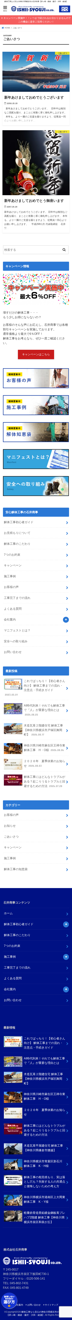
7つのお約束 (12, 554)
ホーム (8, 913)
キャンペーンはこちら (36, 354)
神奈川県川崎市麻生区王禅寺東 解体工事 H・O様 (44, 748)
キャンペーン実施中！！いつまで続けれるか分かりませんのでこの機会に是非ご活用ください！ (37, 20)
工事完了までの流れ (17, 597)
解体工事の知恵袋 (16, 869)
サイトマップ (51, 1305)
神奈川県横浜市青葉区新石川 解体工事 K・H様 (43, 1163)
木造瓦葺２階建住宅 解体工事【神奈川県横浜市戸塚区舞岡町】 (43, 730)
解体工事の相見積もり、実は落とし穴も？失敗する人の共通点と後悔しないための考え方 (44, 1181)
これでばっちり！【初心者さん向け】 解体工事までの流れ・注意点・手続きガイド (35, 687)
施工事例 (10, 576)
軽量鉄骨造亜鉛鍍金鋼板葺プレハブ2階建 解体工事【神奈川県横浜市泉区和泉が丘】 (44, 1217)
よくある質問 (13, 608)
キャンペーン (13, 565)
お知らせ (10, 825)
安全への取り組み (16, 641)
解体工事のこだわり (17, 543)
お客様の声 (11, 587)
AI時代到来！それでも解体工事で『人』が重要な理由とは (44, 710)
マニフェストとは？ (17, 630)
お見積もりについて (17, 532)
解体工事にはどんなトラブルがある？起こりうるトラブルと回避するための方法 (44, 781)
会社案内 (10, 619)
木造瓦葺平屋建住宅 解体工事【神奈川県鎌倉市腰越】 (43, 1148)
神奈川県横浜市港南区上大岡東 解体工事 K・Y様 (44, 1199)
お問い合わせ (13, 652)
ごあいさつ (11, 836)
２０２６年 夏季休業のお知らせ (44, 763)
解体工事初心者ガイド (18, 522)
